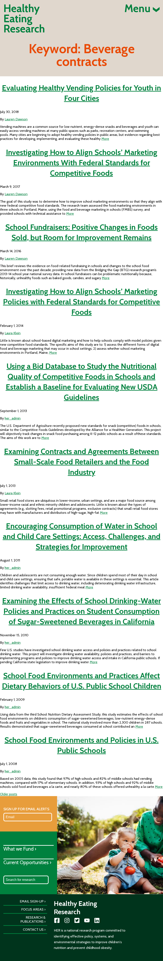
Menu (138, 8)
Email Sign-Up (32, 901)
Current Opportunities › (27, 862)
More (105, 139)
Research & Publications (32, 919)
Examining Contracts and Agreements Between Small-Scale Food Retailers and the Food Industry (81, 462)
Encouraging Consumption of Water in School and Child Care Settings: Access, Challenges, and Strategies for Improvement (81, 536)
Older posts (8, 794)
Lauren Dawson (16, 119)
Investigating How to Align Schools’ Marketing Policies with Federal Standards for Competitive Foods (81, 302)
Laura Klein (13, 333)
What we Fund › (19, 849)
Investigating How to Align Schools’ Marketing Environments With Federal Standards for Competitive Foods (81, 163)
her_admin (13, 418)
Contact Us (33, 930)
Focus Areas (32, 909)
